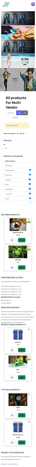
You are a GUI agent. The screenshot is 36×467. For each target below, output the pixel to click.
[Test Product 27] (17, 427)
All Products (8, 166)
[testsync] (17, 334)
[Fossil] (17, 399)
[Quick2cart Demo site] (5, 4)
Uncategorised (17, 170)
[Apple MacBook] (17, 224)
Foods (17, 199)
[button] (33, 4)
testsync (18, 342)
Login (19, 286)
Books (17, 184)
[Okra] (17, 362)
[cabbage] (17, 252)
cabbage (18, 260)
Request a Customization (9, 464)
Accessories (17, 189)
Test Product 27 (17, 435)
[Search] (19, 112)
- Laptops (17, 180)
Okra (18, 370)
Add (22, 240)
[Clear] (25, 112)
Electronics (17, 175)
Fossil (18, 407)
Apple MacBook (18, 232)
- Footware (17, 194)
